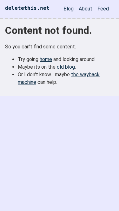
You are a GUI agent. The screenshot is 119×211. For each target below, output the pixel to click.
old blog (66, 67)
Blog (68, 9)
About (85, 9)
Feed (103, 9)
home (46, 59)
